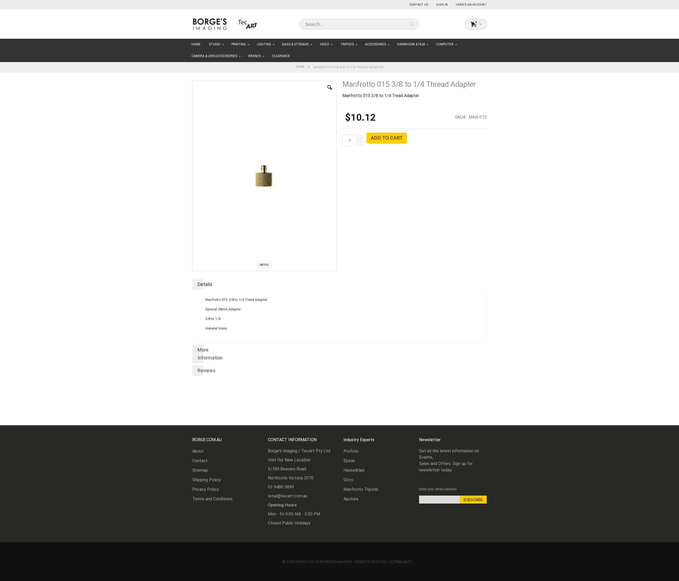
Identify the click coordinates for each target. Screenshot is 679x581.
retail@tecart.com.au (287, 495)
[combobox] (359, 24)
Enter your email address (438, 489)
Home (300, 66)
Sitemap (200, 470)
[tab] (339, 283)
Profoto (351, 451)
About (198, 451)
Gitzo (348, 479)
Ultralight (400, 562)
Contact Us (419, 4)
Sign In (442, 4)
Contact (200, 460)
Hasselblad (353, 470)
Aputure (350, 498)
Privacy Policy (205, 489)
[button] (329, 91)
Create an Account (471, 4)
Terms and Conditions (212, 498)
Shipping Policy (206, 479)
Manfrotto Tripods (360, 489)
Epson (349, 460)
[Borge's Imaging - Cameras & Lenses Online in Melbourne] (225, 24)
